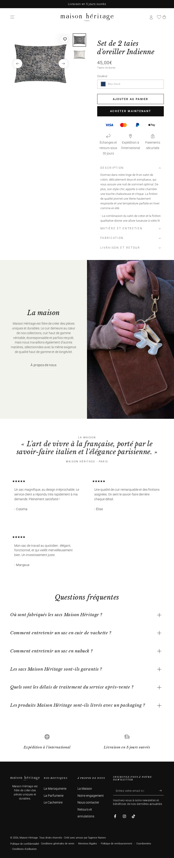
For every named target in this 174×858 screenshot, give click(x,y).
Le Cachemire (53, 802)
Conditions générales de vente (57, 843)
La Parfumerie (53, 796)
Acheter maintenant (130, 111)
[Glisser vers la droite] (63, 63)
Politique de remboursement (116, 843)
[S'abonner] (161, 790)
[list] (87, 743)
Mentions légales (87, 843)
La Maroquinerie (55, 789)
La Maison (84, 789)
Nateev (102, 837)
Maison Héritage (28, 837)
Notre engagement (90, 796)
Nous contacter (88, 802)
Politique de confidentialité (24, 843)
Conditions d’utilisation (24, 849)
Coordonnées (143, 843)
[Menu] (12, 17)
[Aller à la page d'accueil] (87, 17)
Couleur (102, 76)
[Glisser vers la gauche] (17, 63)
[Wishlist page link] (159, 17)
